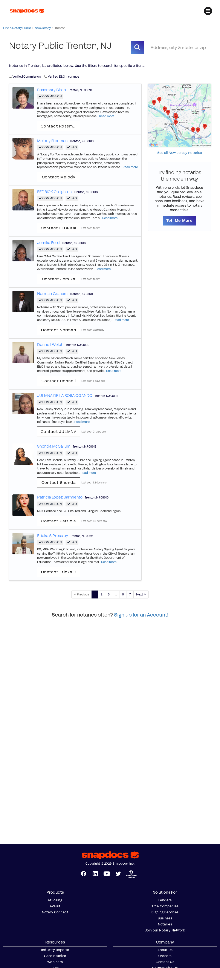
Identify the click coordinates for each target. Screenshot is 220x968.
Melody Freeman (52, 141)
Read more (106, 116)
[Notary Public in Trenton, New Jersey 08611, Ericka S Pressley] (23, 543)
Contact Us (165, 962)
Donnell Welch (50, 344)
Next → (141, 594)
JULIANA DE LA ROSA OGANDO (64, 395)
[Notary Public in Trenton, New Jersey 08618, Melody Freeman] (23, 148)
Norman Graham (52, 293)
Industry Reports (55, 950)
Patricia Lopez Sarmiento (59, 497)
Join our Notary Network (165, 930)
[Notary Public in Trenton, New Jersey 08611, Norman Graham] (23, 301)
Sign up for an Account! (141, 614)
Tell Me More (179, 220)
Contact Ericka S (58, 572)
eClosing (55, 900)
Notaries (165, 924)
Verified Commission (26, 77)
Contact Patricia (58, 521)
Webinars (55, 962)
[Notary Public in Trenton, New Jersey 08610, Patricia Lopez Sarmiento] (23, 505)
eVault (55, 906)
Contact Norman (58, 330)
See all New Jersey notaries (179, 152)
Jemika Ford (48, 242)
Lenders (165, 900)
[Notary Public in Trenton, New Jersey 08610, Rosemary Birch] (23, 97)
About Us (165, 950)
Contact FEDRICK (59, 228)
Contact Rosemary (60, 126)
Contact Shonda (58, 482)
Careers (165, 956)
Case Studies (55, 956)
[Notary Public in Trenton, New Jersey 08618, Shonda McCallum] (23, 454)
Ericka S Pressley (52, 535)
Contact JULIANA (59, 431)
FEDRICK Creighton (54, 192)
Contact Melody (59, 177)
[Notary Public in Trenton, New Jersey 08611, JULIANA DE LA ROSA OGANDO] (23, 403)
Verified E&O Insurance (63, 77)
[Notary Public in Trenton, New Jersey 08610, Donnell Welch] (23, 352)
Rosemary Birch (51, 90)
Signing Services (165, 912)
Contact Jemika (59, 279)
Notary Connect (55, 912)
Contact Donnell (58, 381)
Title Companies (165, 906)
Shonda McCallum (53, 446)
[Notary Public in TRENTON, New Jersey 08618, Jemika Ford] (23, 250)
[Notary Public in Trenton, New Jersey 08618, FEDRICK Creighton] (23, 199)
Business (165, 918)
